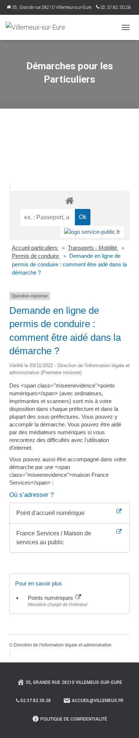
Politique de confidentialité (73, 719)
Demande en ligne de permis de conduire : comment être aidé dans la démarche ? (69, 264)
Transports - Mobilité (93, 248)
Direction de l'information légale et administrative (63, 645)
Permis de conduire (36, 256)
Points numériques (51, 598)
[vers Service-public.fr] (92, 231)
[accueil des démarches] (69, 200)
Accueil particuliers (35, 248)
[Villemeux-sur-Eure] (38, 27)
